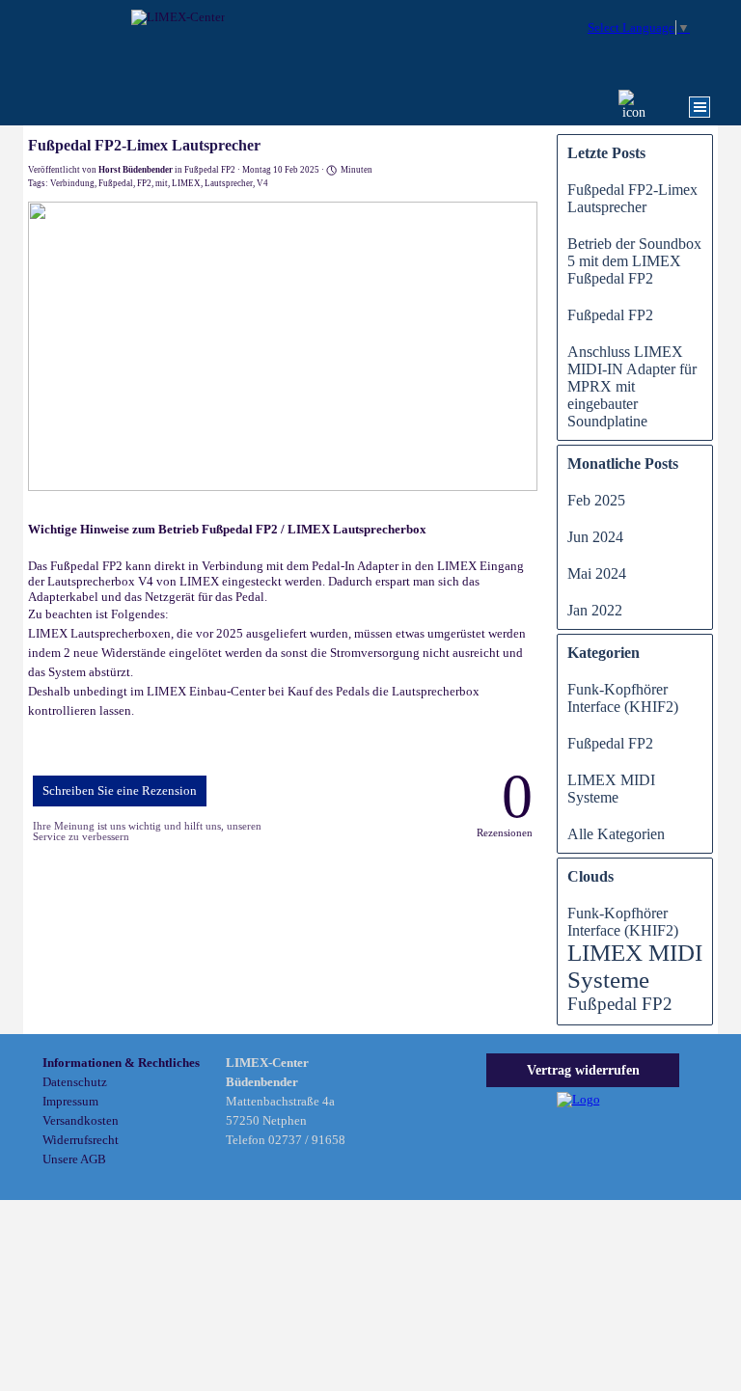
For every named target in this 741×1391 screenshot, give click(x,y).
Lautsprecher (229, 183)
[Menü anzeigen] (699, 107)
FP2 (144, 183)
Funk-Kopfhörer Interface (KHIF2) (622, 698)
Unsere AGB (74, 1159)
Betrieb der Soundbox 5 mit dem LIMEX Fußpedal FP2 (634, 260)
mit (161, 183)
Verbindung (72, 183)
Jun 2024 (595, 537)
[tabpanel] (124, 1111)
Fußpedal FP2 (610, 315)
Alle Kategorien (616, 834)
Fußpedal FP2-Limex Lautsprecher (632, 198)
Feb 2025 (596, 500)
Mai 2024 (596, 573)
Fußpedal (115, 183)
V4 (262, 183)
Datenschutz (74, 1082)
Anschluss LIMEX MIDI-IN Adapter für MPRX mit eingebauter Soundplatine (632, 386)
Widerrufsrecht (80, 1139)
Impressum (70, 1101)
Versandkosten (80, 1120)
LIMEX (186, 183)
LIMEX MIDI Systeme (611, 788)
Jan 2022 (594, 610)
